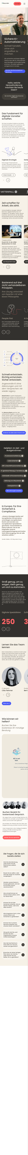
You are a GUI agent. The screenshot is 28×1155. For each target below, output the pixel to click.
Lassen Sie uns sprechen (11, 837)
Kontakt (17, 4)
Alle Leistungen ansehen (14, 491)
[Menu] (24, 3)
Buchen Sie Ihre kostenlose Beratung (14, 71)
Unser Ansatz (7, 175)
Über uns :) (6, 703)
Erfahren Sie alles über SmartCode (14, 433)
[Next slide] (8, 180)
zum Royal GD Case (9, 262)
